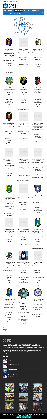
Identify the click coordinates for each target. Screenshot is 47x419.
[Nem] (45, 416)
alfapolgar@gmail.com (38, 210)
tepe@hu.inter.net (38, 141)
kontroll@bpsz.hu (38, 174)
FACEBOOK (9, 280)
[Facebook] (43, 1)
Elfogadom (19, 417)
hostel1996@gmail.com (23, 138)
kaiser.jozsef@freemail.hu (9, 213)
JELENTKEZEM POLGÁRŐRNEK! (10, 13)
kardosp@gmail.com (9, 315)
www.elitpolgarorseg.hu (25, 317)
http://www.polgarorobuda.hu (23, 109)
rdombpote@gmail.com (9, 102)
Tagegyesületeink (19, 10)
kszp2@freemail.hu (37, 64)
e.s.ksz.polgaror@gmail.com (9, 176)
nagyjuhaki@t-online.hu (38, 242)
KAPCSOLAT (19, 13)
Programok (26, 10)
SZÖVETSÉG (10, 10)
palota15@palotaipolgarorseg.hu (38, 314)
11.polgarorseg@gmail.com (23, 244)
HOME (5, 10)
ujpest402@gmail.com (38, 102)
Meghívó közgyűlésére (13, 359)
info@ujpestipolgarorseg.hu (9, 138)
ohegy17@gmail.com (9, 242)
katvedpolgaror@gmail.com (24, 277)
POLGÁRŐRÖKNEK (35, 10)
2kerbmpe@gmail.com (23, 64)
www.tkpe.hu (9, 284)
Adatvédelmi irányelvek (26, 417)
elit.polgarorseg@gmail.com (23, 312)
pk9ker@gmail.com (23, 209)
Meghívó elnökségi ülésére (13, 364)
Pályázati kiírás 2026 (12, 369)
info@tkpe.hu (9, 278)
